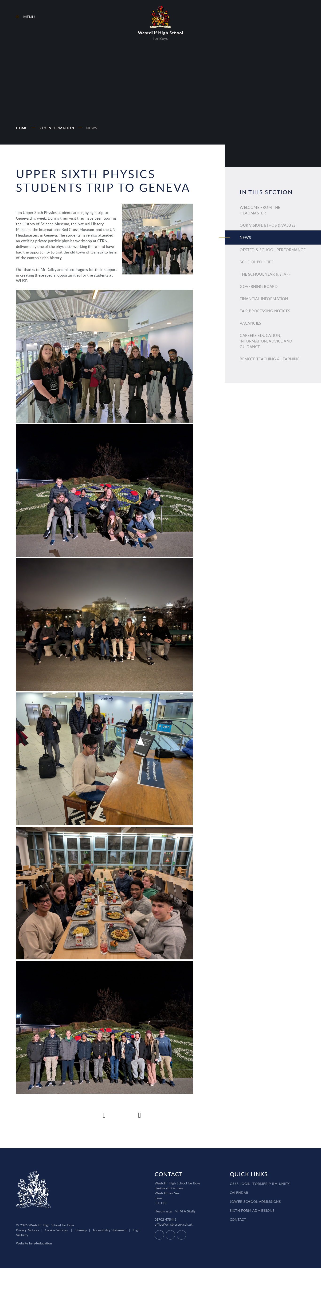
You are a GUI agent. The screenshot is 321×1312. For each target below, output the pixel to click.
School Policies (257, 262)
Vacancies (250, 323)
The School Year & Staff (265, 274)
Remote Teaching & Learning (270, 359)
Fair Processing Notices (265, 311)
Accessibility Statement (110, 1230)
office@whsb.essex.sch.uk (174, 1224)
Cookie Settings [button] (56, 1230)
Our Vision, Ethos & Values (268, 225)
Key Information (56, 128)
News (92, 128)
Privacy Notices (27, 1230)
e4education (43, 1243)
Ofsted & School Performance (272, 249)
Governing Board (259, 286)
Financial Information (264, 298)
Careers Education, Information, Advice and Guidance (266, 341)
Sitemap (81, 1230)
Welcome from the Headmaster (260, 210)
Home (21, 128)
